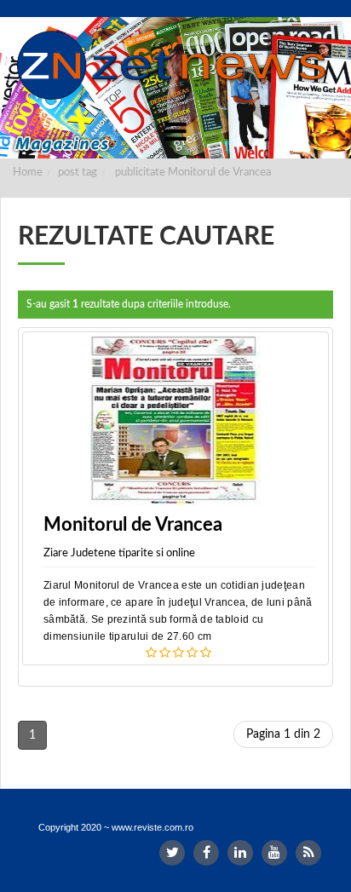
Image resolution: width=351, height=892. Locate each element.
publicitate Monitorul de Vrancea (193, 172)
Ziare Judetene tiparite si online (119, 553)
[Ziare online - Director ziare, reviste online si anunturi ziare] (175, 66)
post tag (77, 172)
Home (28, 172)
